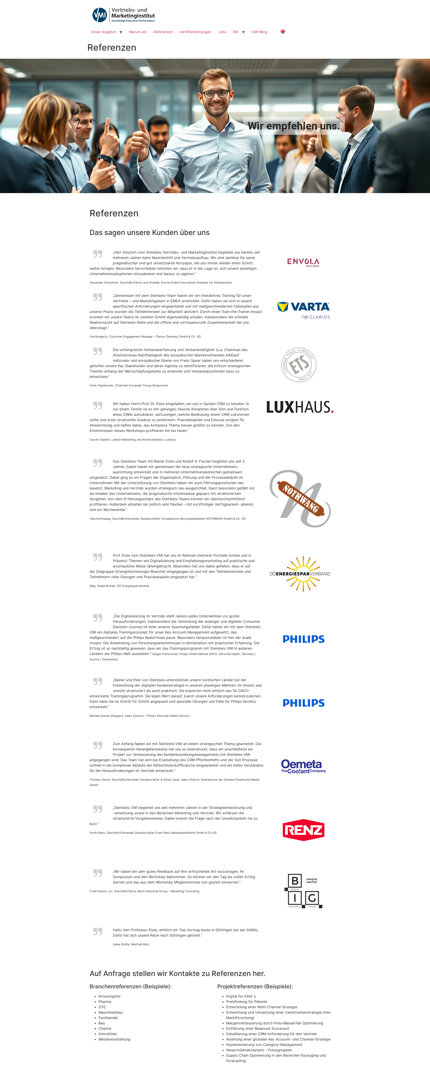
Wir (236, 32)
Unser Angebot (103, 32)
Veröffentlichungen (195, 32)
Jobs (222, 32)
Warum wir (138, 32)
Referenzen (163, 32)
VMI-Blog (259, 32)
